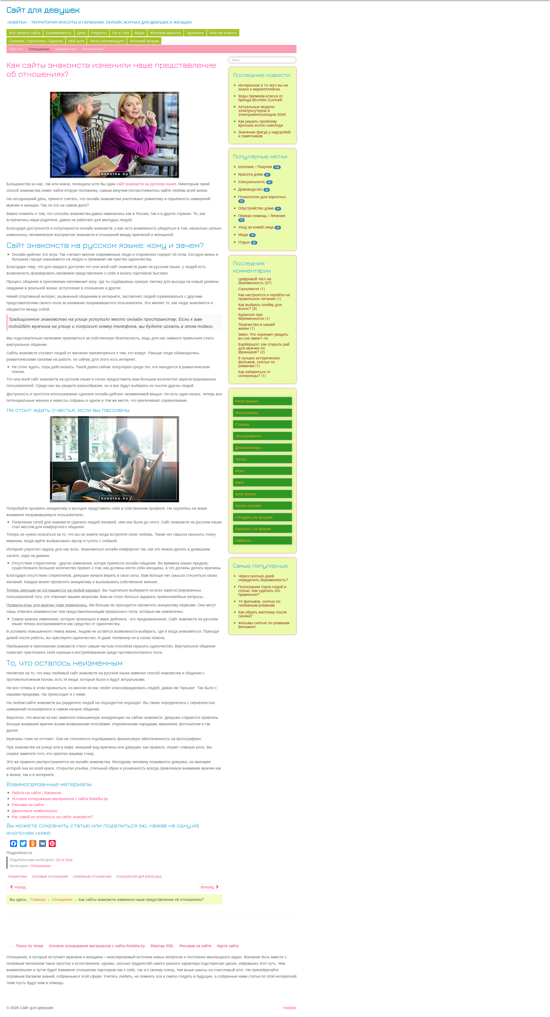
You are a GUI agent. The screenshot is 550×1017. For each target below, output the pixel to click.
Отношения (39, 49)
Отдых (244, 242)
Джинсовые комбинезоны (34, 810)
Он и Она (120, 32)
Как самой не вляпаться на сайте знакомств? (52, 816)
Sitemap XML (162, 945)
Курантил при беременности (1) (254, 316)
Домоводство (250, 189)
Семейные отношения (92, 876)
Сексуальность (251, 181)
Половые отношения (50, 876)
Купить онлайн (248, 505)
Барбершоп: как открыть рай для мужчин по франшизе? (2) (263, 347)
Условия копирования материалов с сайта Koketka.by (60, 798)
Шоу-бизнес (246, 494)
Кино (239, 482)
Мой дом (76, 40)
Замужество (65, 49)
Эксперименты (248, 436)
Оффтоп (243, 540)
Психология (92, 49)
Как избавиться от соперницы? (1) (254, 373)
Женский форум (144, 40)
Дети (81, 32)
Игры (239, 470)
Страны (242, 424)
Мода (139, 32)
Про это (16, 49)
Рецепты (99, 32)
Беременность (59, 32)
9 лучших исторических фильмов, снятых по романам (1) (259, 361)
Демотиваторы (248, 447)
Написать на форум (253, 528)
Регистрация (246, 401)
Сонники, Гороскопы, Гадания (36, 40)
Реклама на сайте (28, 804)
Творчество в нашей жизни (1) (256, 326)
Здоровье (195, 32)
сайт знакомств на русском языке (146, 183)
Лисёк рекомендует (107, 40)
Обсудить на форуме (254, 517)
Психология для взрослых (139, 876)
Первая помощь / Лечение (261, 215)
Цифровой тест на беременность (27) (255, 280)
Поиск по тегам (29, 945)
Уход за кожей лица (255, 227)
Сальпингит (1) (251, 288)
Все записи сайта (24, 32)
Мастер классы (223, 32)
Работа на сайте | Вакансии (36, 792)
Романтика (17, 876)
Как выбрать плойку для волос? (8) (260, 306)
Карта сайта (227, 945)
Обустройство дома (256, 208)
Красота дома (250, 174)
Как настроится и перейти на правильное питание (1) (264, 296)
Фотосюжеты (246, 412)
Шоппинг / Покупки (255, 166)
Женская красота (165, 32)
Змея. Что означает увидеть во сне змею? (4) (263, 336)
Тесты (240, 459)
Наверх (289, 1007)
